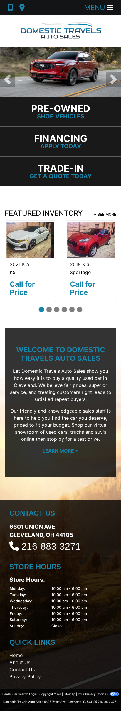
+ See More (105, 214)
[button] (7, 79)
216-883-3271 (51, 546)
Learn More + (60, 451)
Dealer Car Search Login (19, 694)
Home (16, 655)
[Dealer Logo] (60, 31)
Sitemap (69, 694)
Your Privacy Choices (93, 694)
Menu (95, 7)
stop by (55, 439)
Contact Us (22, 669)
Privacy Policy (25, 676)
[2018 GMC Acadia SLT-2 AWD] (38, 236)
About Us (19, 662)
